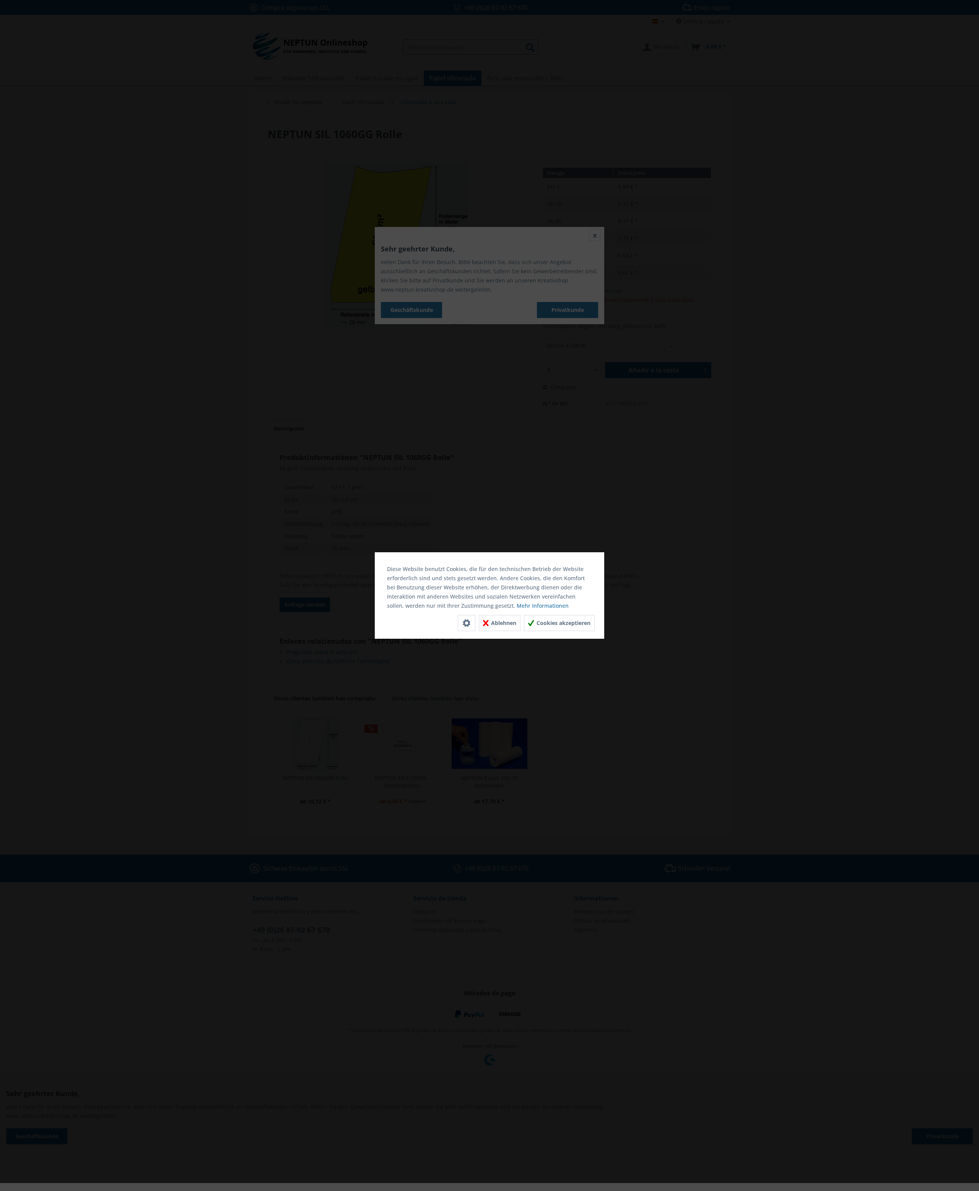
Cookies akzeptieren (562, 622)
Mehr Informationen (543, 605)
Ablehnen (503, 622)
